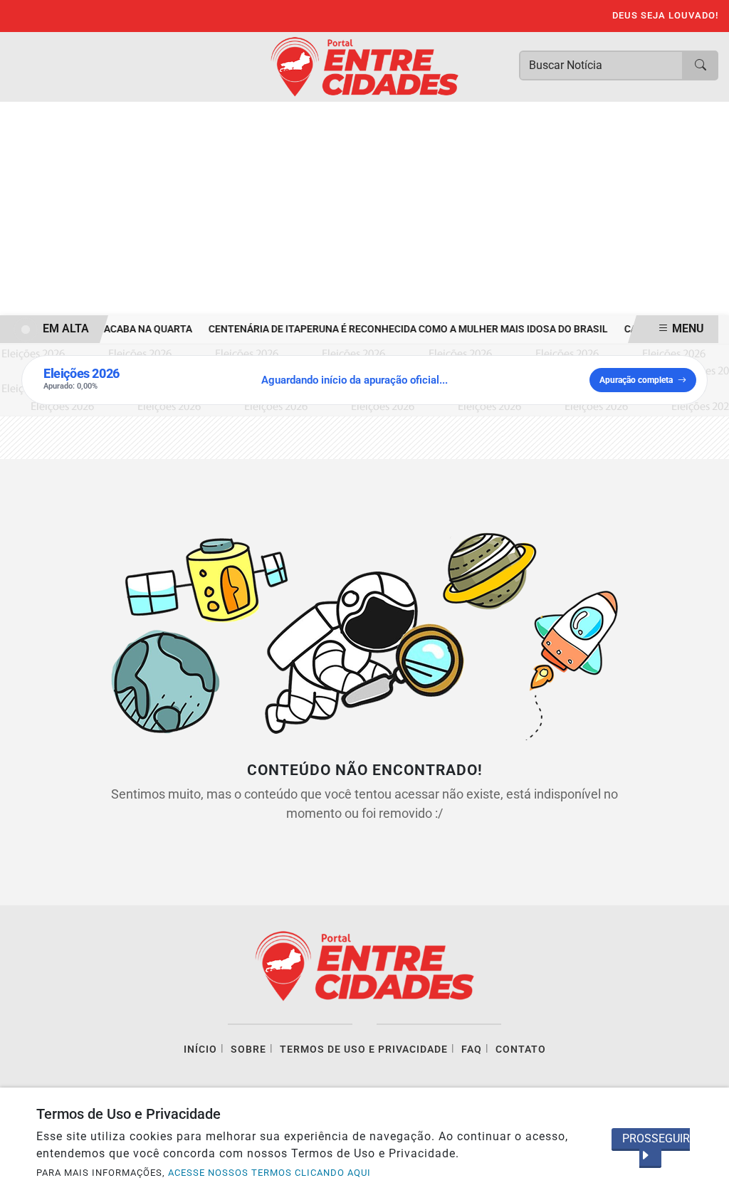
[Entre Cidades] (364, 66)
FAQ (471, 1049)
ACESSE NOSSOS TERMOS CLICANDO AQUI (269, 1172)
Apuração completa (636, 380)
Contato (520, 1049)
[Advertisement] (364, 208)
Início (200, 1049)
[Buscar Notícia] (700, 65)
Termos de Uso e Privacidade (364, 1049)
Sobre (248, 1049)
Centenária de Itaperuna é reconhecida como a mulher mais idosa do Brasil (403, 329)
